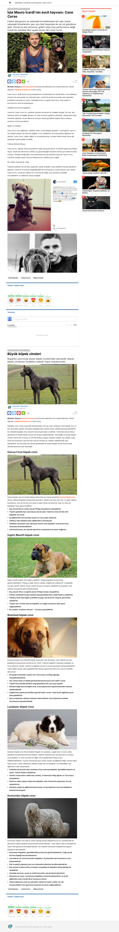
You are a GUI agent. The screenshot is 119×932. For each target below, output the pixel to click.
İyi (67, 325)
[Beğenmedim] (18, 300)
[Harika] (33, 300)
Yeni (75, 325)
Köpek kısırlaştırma (22, 90)
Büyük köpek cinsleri (24, 354)
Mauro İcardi (38, 278)
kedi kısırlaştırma (28, 87)
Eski (71, 325)
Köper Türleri (24, 9)
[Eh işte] (40, 300)
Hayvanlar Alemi (13, 9)
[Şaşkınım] (47, 300)
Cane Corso (25, 278)
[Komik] (25, 300)
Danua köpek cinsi (67, 497)
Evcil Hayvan (13, 278)
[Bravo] (11, 300)
